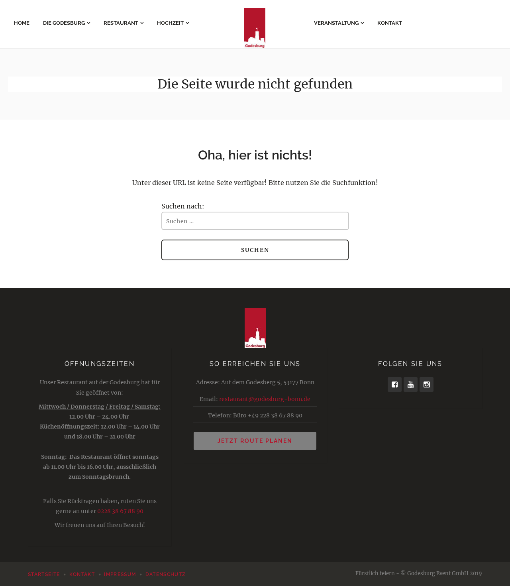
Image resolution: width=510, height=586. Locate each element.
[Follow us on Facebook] (395, 384)
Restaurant (121, 23)
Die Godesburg (64, 23)
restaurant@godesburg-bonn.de (264, 399)
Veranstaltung (336, 23)
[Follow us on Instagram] (427, 384)
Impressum (120, 574)
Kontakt (389, 23)
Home (21, 23)
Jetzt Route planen (255, 441)
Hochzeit (170, 23)
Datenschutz (165, 574)
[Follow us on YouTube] (411, 384)
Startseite (44, 574)
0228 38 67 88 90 (120, 511)
